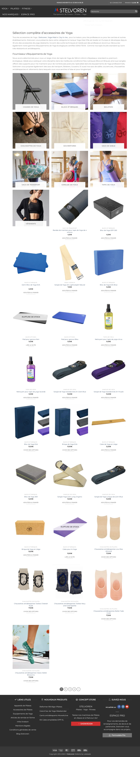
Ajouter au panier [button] (69, 238)
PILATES (14, 8)
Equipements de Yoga (23, 714)
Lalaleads (87, 754)
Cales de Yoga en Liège (108, 444)
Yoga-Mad (52, 37)
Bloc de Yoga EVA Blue (108, 285)
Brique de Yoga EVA (69, 444)
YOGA (4, 8)
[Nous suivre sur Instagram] (123, 707)
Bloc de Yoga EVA (31, 444)
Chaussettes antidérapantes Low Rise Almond (108, 550)
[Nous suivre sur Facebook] (119, 707)
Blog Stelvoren (22, 734)
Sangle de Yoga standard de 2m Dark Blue (70, 392)
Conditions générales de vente (22, 730)
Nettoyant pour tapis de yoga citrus (108, 339)
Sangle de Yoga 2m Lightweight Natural (69, 285)
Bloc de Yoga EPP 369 (108, 230)
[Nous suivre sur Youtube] (127, 707)
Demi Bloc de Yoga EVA (31, 285)
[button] (116, 2)
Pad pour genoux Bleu (69, 339)
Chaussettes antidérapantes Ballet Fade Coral (109, 612)
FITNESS (26, 8)
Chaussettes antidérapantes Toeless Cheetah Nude (31, 605)
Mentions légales (22, 726)
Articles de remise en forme (23, 718)
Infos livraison (23, 722)
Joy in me (63, 37)
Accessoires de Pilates (22, 710)
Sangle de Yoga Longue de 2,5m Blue (108, 497)
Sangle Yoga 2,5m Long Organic (69, 497)
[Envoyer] (136, 11)
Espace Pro (28, 14)
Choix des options (31, 450)
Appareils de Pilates (22, 706)
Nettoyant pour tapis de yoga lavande (31, 392)
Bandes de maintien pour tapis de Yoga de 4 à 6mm (70, 231)
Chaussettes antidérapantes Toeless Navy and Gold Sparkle (69, 605)
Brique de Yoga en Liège (31, 549)
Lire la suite (31, 345)
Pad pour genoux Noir (31, 339)
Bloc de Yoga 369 (31, 497)
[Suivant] (78, 689)
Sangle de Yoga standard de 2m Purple (108, 392)
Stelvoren (42, 37)
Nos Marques (10, 14)
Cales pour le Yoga (70, 549)
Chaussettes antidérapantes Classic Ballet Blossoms (31, 674)
